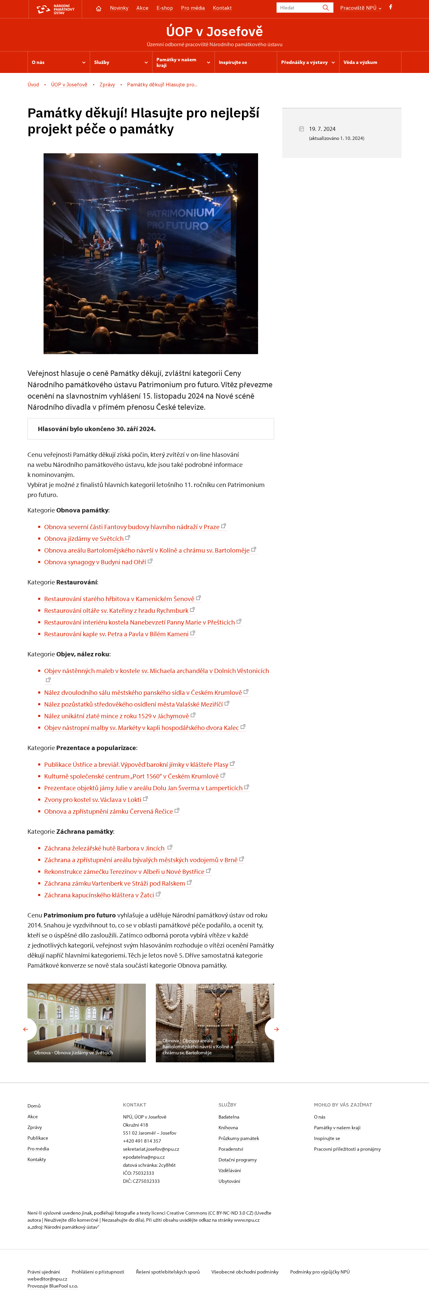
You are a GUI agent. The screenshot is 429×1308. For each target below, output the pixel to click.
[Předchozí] (25, 1029)
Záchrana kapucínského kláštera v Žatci (99, 895)
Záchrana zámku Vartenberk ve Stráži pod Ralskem (114, 883)
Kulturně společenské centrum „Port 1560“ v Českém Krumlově (131, 776)
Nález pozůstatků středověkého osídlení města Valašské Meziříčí (133, 704)
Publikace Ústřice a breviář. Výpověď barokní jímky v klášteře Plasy (136, 764)
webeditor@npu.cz (47, 1279)
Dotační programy (238, 1159)
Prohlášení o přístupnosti (98, 1272)
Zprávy (34, 1127)
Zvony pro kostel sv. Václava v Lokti (92, 799)
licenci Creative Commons (179, 1213)
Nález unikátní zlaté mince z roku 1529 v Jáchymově (116, 716)
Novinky (119, 8)
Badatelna (229, 1117)
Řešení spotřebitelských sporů (168, 1272)
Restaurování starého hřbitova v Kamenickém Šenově (119, 598)
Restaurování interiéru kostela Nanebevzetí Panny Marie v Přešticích (139, 622)
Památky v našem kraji (337, 1127)
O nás (319, 1117)
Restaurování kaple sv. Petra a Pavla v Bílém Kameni (116, 634)
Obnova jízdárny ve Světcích (84, 538)
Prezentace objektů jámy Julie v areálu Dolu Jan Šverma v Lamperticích (143, 788)
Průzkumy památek (239, 1138)
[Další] (276, 1029)
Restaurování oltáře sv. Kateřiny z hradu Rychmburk (116, 610)
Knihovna (228, 1127)
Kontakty (36, 1159)
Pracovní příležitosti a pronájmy (347, 1149)
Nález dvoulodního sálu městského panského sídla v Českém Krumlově (143, 692)
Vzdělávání (230, 1170)
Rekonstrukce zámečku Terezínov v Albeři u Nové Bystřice (124, 871)
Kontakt (222, 8)
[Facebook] (390, 8)
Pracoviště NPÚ (359, 8)
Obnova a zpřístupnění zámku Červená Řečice (108, 811)
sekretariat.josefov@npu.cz (151, 1149)
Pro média (193, 8)
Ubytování (229, 1181)
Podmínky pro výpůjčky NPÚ (320, 1272)
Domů (34, 1105)
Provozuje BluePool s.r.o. (52, 1286)
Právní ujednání (44, 1272)
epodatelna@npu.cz (144, 1157)
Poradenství (231, 1149)
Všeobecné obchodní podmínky (245, 1272)
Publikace (37, 1138)
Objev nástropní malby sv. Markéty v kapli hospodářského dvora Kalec (141, 727)
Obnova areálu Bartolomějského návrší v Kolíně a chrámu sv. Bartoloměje (147, 550)
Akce (142, 8)
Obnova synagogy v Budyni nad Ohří (95, 562)
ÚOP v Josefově (214, 31)
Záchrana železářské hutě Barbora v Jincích (105, 848)
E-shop (165, 8)
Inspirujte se (327, 1138)
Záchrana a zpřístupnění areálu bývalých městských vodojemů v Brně (141, 859)
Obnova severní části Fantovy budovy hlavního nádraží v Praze (132, 526)
